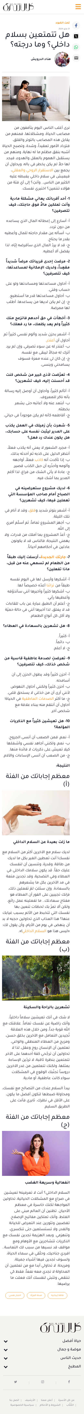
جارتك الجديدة (53, 557)
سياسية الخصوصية (22, 1405)
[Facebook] (76, 25)
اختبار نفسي (15, 1295)
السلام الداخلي (34, 931)
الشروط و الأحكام (50, 1405)
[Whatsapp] (76, 47)
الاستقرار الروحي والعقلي (32, 171)
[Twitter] (76, 36)
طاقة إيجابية (57, 1295)
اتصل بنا (14, 1400)
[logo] (18, 7)
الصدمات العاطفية (38, 699)
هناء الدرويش (41, 59)
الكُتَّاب (70, 1405)
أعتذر (51, 341)
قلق (32, 511)
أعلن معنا (47, 1400)
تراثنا (49, 586)
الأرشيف (30, 1400)
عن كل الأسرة (66, 1400)
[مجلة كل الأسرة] (42, 1327)
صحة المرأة (36, 1295)
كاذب (38, 460)
